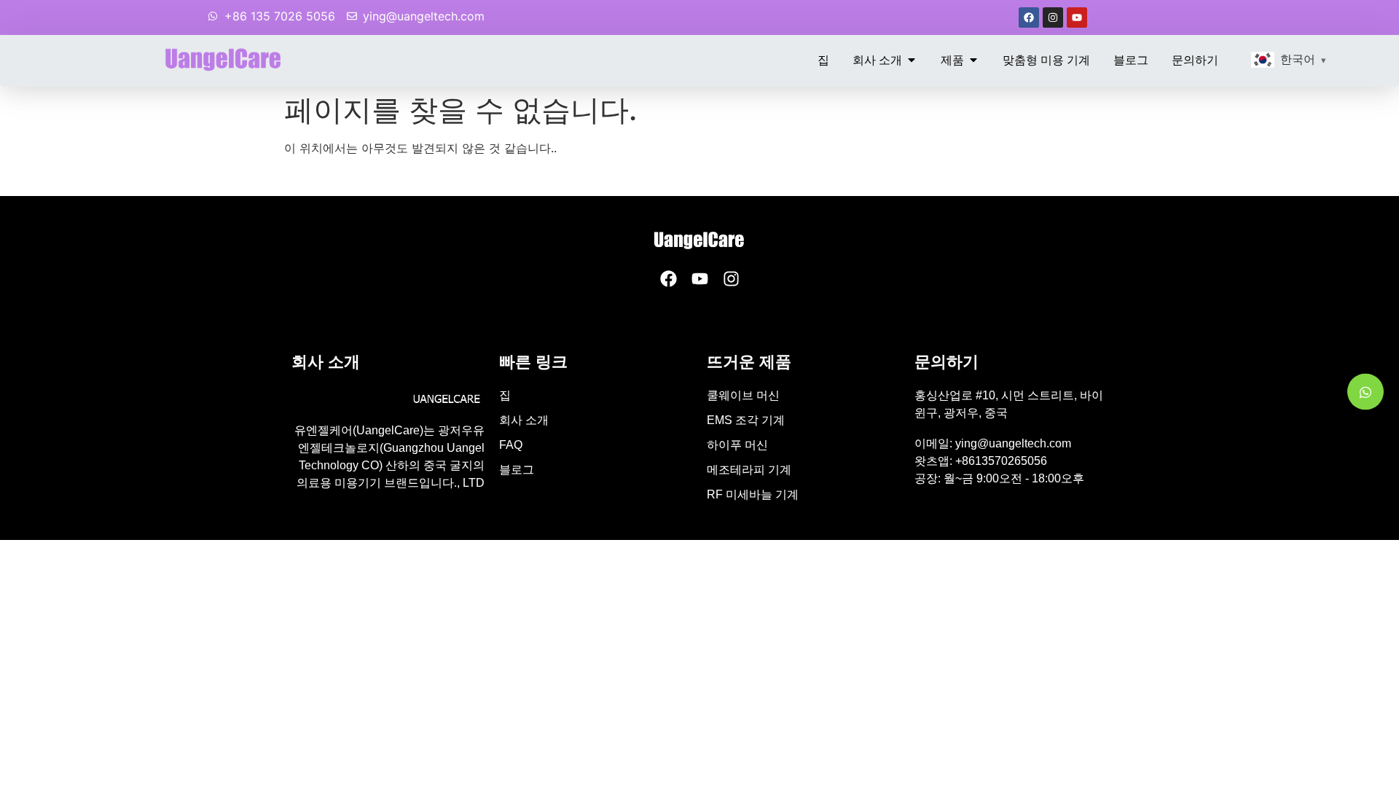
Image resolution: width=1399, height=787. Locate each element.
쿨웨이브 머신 (743, 395)
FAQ (510, 445)
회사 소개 (524, 420)
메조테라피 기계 (749, 469)
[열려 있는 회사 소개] (911, 59)
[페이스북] (1029, 17)
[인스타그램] (1053, 17)
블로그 (516, 469)
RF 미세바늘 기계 (753, 494)
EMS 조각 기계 (746, 420)
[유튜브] (1077, 17)
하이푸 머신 (737, 445)
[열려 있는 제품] (973, 59)
